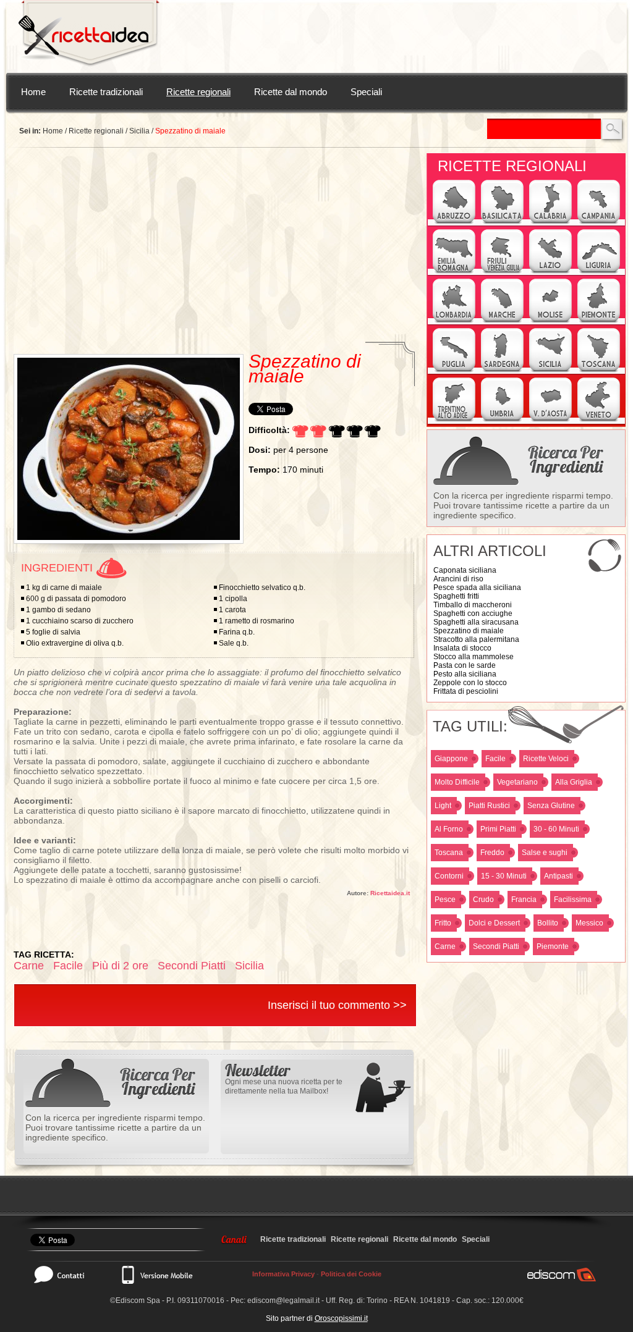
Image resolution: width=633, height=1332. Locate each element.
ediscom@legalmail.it (283, 1300)
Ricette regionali (198, 91)
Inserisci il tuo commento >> (337, 1005)
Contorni (449, 876)
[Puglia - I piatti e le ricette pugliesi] (454, 370)
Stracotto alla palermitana (476, 639)
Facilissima (573, 899)
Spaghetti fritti (456, 596)
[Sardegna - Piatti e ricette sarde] (502, 370)
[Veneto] (598, 420)
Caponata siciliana (464, 570)
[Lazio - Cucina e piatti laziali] (550, 272)
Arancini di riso (458, 579)
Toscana (449, 852)
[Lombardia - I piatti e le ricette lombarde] (454, 321)
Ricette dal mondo (290, 91)
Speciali (366, 91)
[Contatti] (65, 1274)
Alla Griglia (573, 782)
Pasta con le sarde (464, 665)
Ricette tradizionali (106, 91)
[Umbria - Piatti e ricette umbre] (502, 420)
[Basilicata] (502, 222)
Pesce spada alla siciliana (477, 587)
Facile (495, 758)
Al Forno (449, 829)
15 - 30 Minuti (504, 876)
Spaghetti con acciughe (472, 613)
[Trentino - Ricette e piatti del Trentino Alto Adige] (454, 420)
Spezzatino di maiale (468, 630)
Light (443, 805)
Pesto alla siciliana (464, 674)
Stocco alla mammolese (473, 656)
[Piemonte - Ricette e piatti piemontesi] (598, 321)
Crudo (483, 899)
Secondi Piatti (496, 946)
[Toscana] (598, 370)
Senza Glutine (551, 805)
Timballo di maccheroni (472, 605)
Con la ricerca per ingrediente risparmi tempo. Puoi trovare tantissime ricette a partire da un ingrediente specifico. (523, 505)
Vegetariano (517, 782)
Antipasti (558, 876)
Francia (524, 899)
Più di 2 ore (120, 965)
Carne (445, 946)
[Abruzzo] (454, 222)
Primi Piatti (498, 829)
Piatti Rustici (489, 805)
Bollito (547, 923)
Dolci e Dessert (494, 923)
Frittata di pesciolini (465, 691)
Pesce (445, 899)
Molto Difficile (457, 782)
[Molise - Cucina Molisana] (550, 321)
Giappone (451, 758)
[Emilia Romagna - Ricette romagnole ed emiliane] (454, 272)
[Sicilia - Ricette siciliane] (550, 370)
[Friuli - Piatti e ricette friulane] (502, 272)
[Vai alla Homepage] (89, 36)
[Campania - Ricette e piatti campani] (598, 222)
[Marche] (502, 321)
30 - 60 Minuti (556, 829)
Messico (589, 923)
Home (33, 91)
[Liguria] (598, 272)
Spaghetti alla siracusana (476, 622)
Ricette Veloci (546, 758)
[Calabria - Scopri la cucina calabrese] (550, 222)
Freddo (492, 852)
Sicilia (139, 131)
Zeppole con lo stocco (470, 682)
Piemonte (553, 946)
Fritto (443, 923)
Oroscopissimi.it (341, 1318)
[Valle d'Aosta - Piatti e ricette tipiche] (550, 420)
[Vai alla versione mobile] (156, 1274)
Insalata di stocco (462, 648)
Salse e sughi (544, 852)
